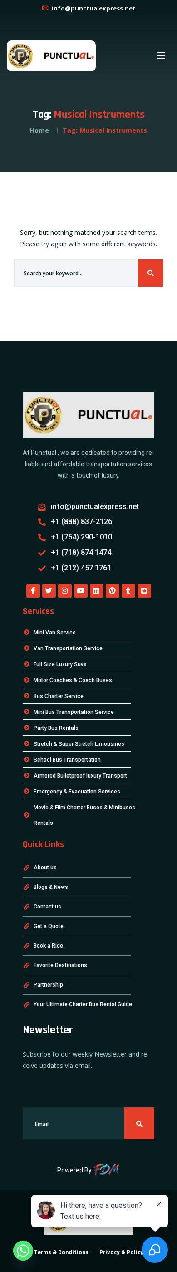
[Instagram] (65, 591)
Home (39, 130)
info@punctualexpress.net (93, 8)
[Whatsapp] (23, 1251)
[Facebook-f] (33, 591)
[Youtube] (81, 591)
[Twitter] (49, 591)
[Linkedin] (96, 591)
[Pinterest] (112, 591)
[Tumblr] (128, 591)
